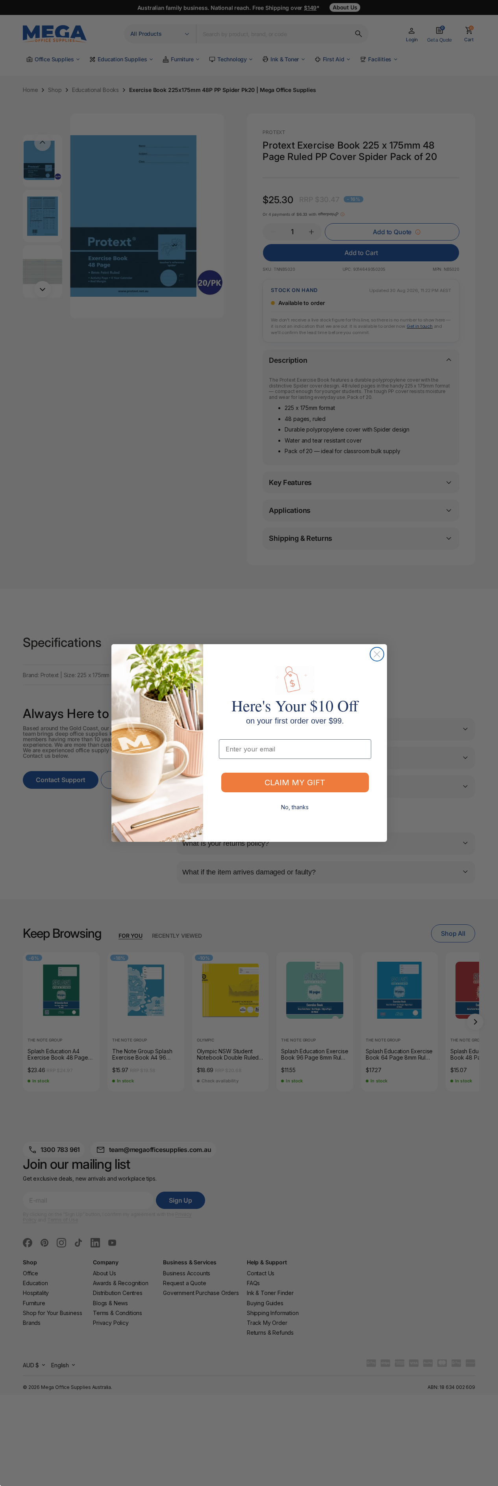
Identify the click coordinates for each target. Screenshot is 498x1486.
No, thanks (295, 807)
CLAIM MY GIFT (295, 782)
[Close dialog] (377, 654)
